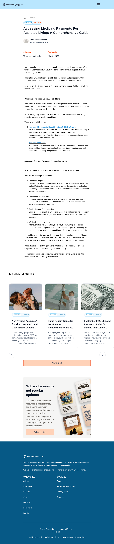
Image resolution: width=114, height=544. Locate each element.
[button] (12, 355)
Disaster (26, 502)
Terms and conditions (66, 486)
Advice (26, 481)
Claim (25, 497)
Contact (60, 497)
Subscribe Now (40, 432)
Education (27, 508)
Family (26, 513)
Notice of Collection (66, 537)
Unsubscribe (80, 537)
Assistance (32, 17)
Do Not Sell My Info (49, 537)
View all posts (57, 363)
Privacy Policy (62, 492)
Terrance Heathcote (38, 40)
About (59, 481)
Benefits (26, 492)
